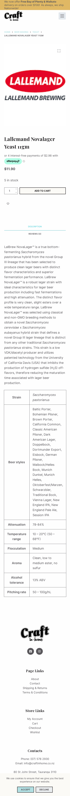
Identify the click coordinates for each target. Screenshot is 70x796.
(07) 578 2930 (39, 759)
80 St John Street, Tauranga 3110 (35, 772)
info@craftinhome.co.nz (39, 763)
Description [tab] (35, 226)
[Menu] (62, 16)
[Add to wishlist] (8, 203)
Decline (44, 789)
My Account (35, 719)
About (35, 679)
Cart (35, 723)
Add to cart (42, 190)
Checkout (35, 728)
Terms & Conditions (35, 692)
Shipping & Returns (35, 688)
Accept (25, 789)
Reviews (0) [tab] (35, 234)
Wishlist (35, 732)
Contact (35, 683)
